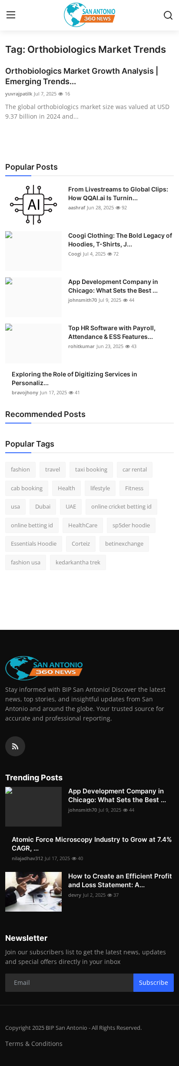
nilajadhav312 (27, 858)
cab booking (27, 488)
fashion (20, 469)
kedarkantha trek (78, 562)
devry (74, 895)
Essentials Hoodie (33, 543)
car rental (135, 469)
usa (15, 506)
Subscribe (153, 982)
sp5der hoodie (131, 525)
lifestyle (100, 488)
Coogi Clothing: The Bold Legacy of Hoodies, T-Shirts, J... (120, 240)
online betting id (32, 525)
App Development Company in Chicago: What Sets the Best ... (113, 286)
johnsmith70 (82, 300)
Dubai (42, 506)
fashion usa (25, 562)
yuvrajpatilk (18, 93)
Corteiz (81, 543)
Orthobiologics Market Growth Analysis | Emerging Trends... (81, 76)
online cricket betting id (121, 506)
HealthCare (82, 525)
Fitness (134, 488)
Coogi (74, 253)
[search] (168, 15)
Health (66, 488)
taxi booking (91, 469)
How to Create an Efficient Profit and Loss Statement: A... (120, 880)
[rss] (15, 746)
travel (52, 469)
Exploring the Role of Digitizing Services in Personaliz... (74, 378)
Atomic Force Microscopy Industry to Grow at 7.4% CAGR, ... (92, 843)
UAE (71, 506)
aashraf (76, 207)
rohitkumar (81, 346)
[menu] (11, 15)
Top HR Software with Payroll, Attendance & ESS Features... (112, 332)
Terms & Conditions (34, 1043)
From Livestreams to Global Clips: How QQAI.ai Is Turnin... (118, 193)
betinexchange (124, 543)
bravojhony (25, 392)
